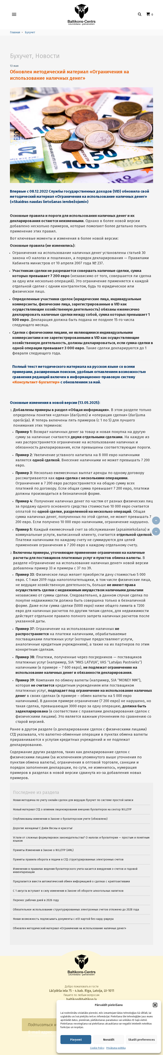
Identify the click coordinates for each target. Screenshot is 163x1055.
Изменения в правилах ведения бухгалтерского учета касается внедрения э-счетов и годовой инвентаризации (75, 870)
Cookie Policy (97, 1048)
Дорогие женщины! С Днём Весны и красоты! (42, 828)
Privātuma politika (116, 1048)
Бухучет (21, 56)
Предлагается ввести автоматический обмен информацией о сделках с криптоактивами (71, 881)
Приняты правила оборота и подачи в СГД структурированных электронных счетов (68, 859)
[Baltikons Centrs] (81, 14)
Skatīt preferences (141, 1039)
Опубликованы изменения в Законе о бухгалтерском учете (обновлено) (60, 819)
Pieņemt (76, 1039)
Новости (47, 56)
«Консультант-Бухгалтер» (36, 382)
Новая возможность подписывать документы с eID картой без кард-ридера (63, 919)
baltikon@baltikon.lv (81, 999)
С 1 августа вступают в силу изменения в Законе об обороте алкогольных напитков (68, 891)
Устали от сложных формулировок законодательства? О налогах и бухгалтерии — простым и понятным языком (81, 839)
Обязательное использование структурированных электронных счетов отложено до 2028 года (76, 909)
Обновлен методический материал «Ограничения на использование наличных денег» (69, 928)
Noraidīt (108, 1039)
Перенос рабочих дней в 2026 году (36, 900)
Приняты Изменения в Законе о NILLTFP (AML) (43, 850)
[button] (155, 1005)
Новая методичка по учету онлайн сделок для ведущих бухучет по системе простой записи (73, 800)
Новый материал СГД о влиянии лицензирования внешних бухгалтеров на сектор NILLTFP (72, 809)
